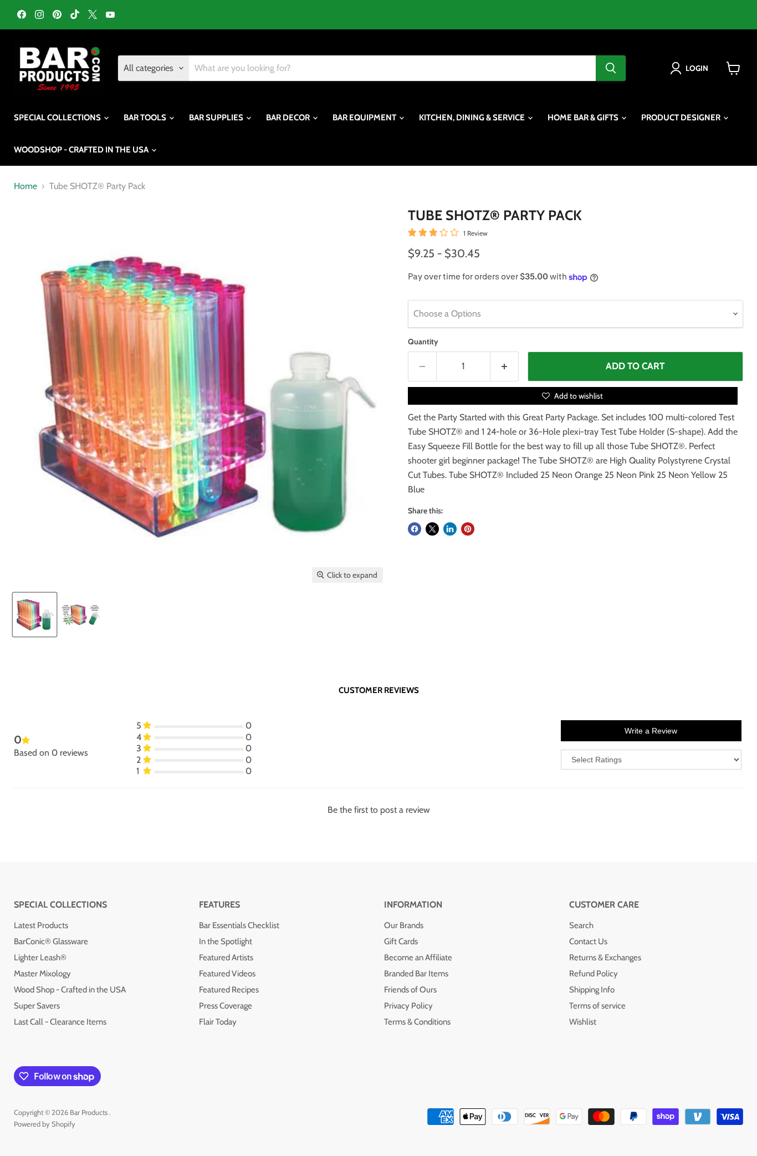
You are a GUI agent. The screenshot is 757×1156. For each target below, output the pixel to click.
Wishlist (582, 1022)
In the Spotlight (225, 941)
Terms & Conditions (417, 1022)
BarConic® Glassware (51, 941)
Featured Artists (226, 958)
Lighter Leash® (40, 958)
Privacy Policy (408, 1006)
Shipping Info (592, 990)
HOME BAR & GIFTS (584, 118)
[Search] (611, 68)
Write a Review (651, 730)
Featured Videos (227, 974)
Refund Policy (593, 974)
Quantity (423, 341)
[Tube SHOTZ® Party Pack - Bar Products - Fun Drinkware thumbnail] (82, 614)
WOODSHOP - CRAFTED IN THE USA (82, 150)
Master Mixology (42, 974)
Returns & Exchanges (605, 958)
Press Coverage (225, 1006)
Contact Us (588, 941)
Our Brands (403, 925)
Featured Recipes (229, 990)
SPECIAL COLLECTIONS (58, 118)
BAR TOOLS (146, 118)
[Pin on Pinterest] (467, 529)
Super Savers (37, 1006)
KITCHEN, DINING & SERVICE (472, 118)
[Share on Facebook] (414, 529)
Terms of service (597, 1006)
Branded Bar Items (416, 974)
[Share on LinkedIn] (450, 529)
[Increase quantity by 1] (504, 366)
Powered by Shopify (44, 1123)
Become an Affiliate (418, 958)
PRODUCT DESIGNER (681, 118)
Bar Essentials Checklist (239, 925)
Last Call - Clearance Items (60, 1022)
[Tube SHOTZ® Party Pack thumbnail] (35, 614)
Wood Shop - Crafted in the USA (70, 990)
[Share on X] (432, 529)
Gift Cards (401, 941)
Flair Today (218, 1022)
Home (25, 186)
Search (581, 925)
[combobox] (392, 68)
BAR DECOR (288, 118)
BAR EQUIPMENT (365, 118)
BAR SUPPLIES (217, 118)
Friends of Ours (410, 990)
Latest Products (41, 925)
